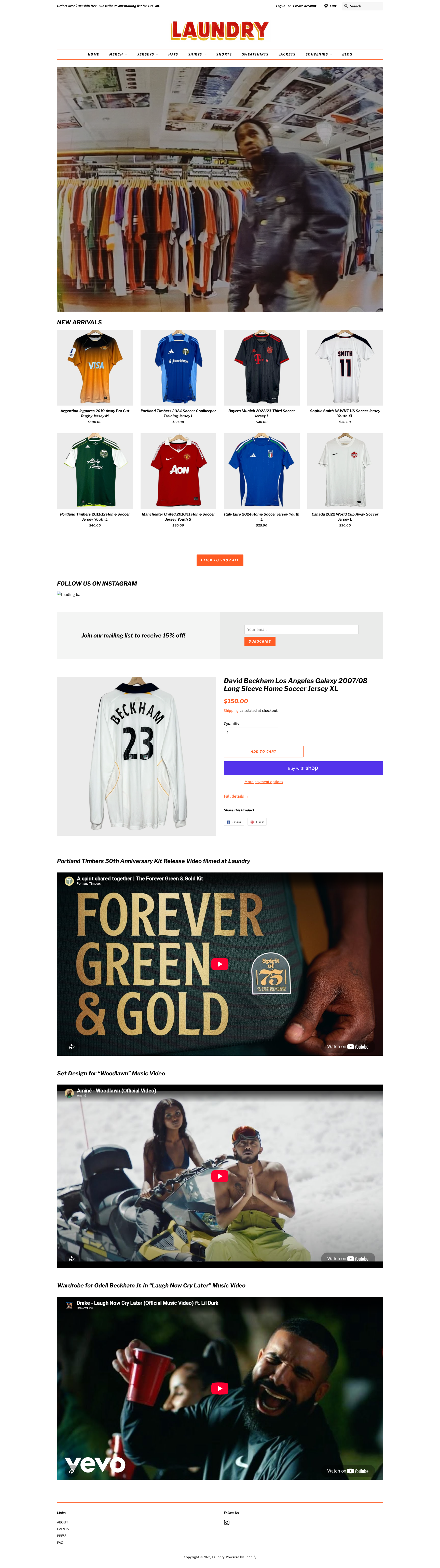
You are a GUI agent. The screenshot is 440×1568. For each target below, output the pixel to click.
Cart (333, 6)
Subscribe (260, 641)
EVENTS (63, 1529)
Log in (280, 6)
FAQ (60, 1543)
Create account (304, 6)
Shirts (195, 54)
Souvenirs (317, 54)
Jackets (287, 54)
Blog (347, 54)
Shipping (231, 710)
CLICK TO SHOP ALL (220, 560)
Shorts (224, 54)
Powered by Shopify (241, 1557)
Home (93, 54)
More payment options (263, 782)
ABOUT (62, 1522)
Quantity (231, 723)
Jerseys (146, 54)
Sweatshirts (255, 54)
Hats (173, 54)
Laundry (218, 1557)
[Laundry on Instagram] (226, 1523)
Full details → (236, 796)
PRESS (61, 1536)
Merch (116, 54)
